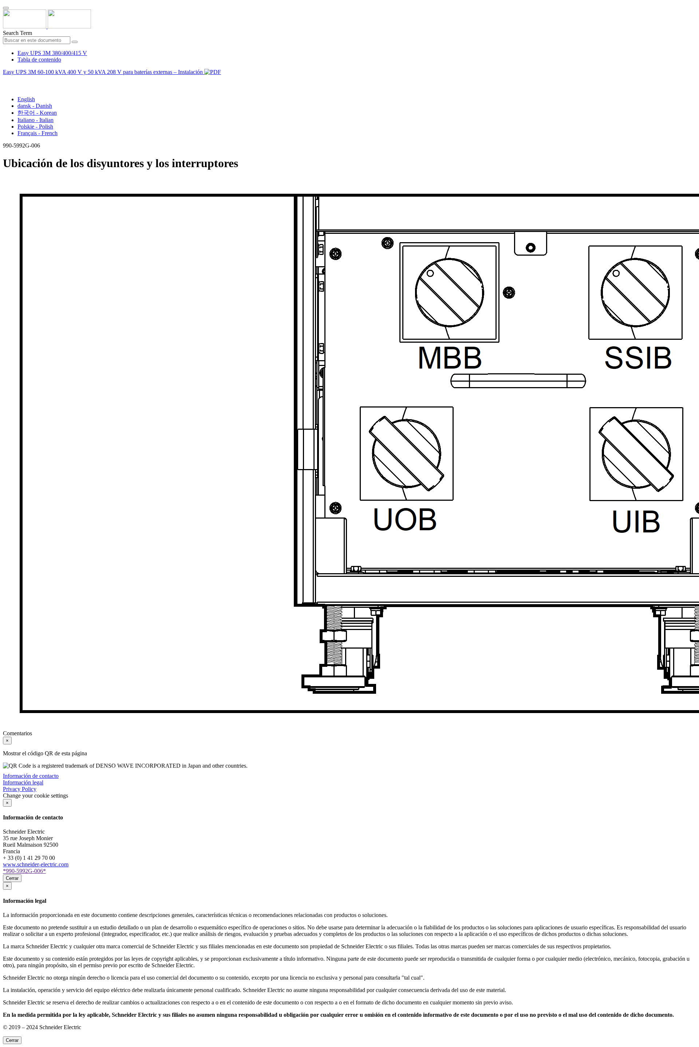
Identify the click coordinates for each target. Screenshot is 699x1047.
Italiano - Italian (35, 120)
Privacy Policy (19, 789)
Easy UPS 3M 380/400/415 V (52, 53)
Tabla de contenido (39, 59)
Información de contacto (31, 776)
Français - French (37, 133)
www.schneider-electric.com (35, 864)
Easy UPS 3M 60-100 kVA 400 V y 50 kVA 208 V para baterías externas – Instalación (103, 72)
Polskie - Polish (35, 126)
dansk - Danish (34, 106)
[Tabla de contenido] (6, 80)
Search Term (17, 33)
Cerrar (12, 878)
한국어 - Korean (37, 113)
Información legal (23, 782)
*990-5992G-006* (24, 871)
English (26, 99)
